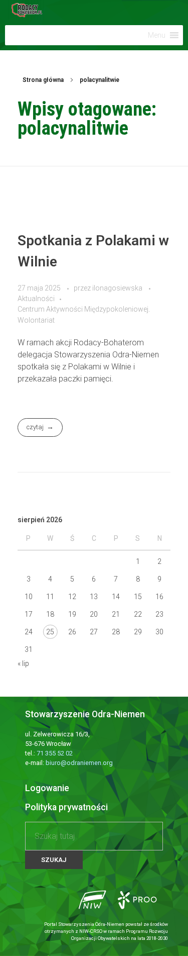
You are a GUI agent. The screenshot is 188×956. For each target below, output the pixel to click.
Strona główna (43, 79)
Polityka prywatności (66, 807)
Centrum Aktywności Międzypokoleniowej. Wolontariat (84, 314)
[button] (156, 35)
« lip (23, 663)
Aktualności (36, 299)
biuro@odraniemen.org (79, 763)
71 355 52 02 (55, 753)
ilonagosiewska (118, 288)
